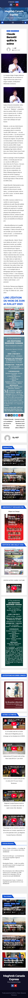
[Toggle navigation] (13, 22)
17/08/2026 (8, 929)
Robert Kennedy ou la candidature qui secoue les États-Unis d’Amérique (8, 423)
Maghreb (13, 454)
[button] (22, 22)
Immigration (6, 454)
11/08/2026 (8, 947)
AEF (15, 48)
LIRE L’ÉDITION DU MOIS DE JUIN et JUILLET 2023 (14, 301)
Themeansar (14, 995)
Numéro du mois (7, 456)
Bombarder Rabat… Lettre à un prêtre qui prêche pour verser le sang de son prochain (13, 865)
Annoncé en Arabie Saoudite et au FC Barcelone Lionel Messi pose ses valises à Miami (19, 423)
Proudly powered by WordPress (9, 993)
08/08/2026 (8, 965)
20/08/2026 (8, 912)
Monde (17, 454)
